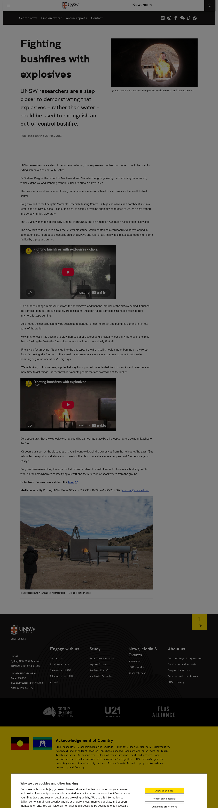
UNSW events (136, 667)
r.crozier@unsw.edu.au (135, 490)
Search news (28, 18)
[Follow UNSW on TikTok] (188, 18)
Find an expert (51, 18)
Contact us (57, 658)
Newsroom (134, 661)
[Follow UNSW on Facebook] (175, 18)
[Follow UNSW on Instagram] (169, 18)
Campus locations (179, 670)
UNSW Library (176, 682)
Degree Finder (98, 664)
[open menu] (8, 5)
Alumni (54, 682)
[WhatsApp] (195, 18)
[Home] (71, 5)
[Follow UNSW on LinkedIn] (163, 18)
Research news (137, 673)
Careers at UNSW (60, 670)
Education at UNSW (61, 676)
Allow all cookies (164, 790)
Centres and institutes (183, 676)
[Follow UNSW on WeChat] (182, 18)
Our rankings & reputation (185, 658)
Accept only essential (164, 798)
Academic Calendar (101, 676)
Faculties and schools (182, 664)
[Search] (209, 5)
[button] (199, 622)
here (73, 482)
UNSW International (101, 658)
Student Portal (98, 670)
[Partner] (141, 6)
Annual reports (76, 18)
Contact (97, 18)
